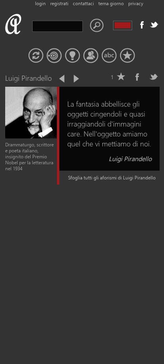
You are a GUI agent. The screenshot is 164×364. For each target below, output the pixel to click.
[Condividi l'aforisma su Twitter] (154, 77)
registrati (59, 3)
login (40, 3)
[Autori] (91, 56)
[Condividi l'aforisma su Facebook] (137, 77)
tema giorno (111, 3)
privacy (135, 3)
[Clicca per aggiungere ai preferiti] (121, 77)
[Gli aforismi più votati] (72, 56)
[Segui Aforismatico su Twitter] (154, 25)
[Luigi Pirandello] (31, 137)
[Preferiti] (127, 56)
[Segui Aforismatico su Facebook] (142, 25)
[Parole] (109, 56)
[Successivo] (76, 79)
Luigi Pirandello (130, 158)
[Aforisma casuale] (36, 56)
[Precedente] (62, 79)
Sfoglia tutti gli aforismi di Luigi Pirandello (112, 178)
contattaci (83, 3)
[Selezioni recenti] (54, 56)
